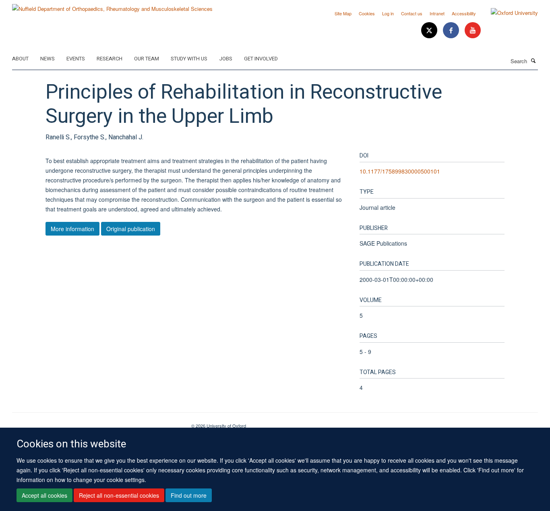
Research (109, 58)
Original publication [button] (130, 229)
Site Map (343, 13)
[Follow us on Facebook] (452, 30)
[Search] (533, 60)
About (20, 58)
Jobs (225, 58)
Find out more (189, 495)
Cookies (367, 13)
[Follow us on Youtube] (473, 30)
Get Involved (261, 58)
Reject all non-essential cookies (119, 495)
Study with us (189, 58)
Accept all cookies (44, 495)
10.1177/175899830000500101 (400, 171)
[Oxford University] (508, 13)
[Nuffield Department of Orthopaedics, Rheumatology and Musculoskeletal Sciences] (112, 6)
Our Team (146, 58)
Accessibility (464, 13)
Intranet (437, 13)
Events (75, 58)
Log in (388, 13)
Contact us (411, 13)
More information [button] (72, 229)
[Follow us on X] (430, 30)
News (47, 58)
